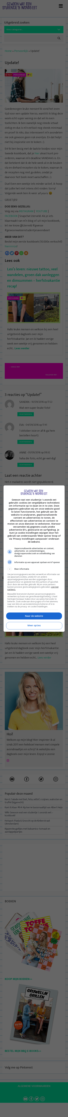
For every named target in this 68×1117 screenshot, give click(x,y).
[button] (34, 569)
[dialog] (34, 558)
